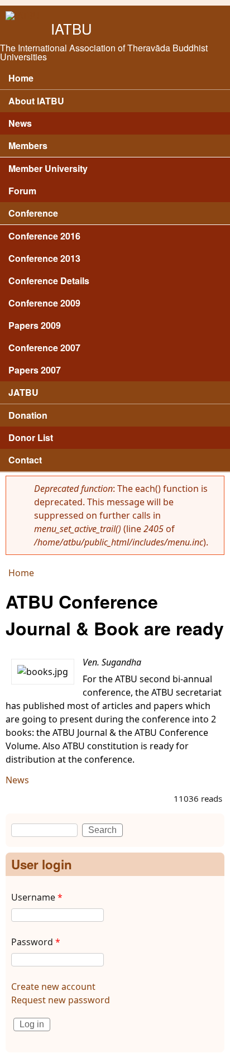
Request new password (60, 1000)
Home (20, 77)
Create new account (53, 986)
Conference (33, 213)
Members (27, 145)
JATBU (23, 392)
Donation (27, 415)
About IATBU (36, 100)
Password (35, 942)
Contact (25, 459)
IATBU (71, 28)
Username (37, 897)
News (17, 780)
